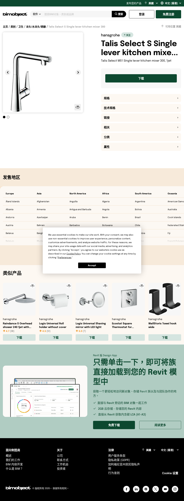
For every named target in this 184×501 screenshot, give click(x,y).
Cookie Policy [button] (73, 253)
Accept (92, 265)
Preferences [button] (64, 257)
